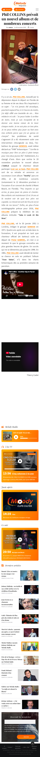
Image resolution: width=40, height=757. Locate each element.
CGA (28, 747)
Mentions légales (34, 747)
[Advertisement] (20, 319)
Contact (10, 747)
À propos (4, 747)
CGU (24, 747)
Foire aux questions (18, 747)
